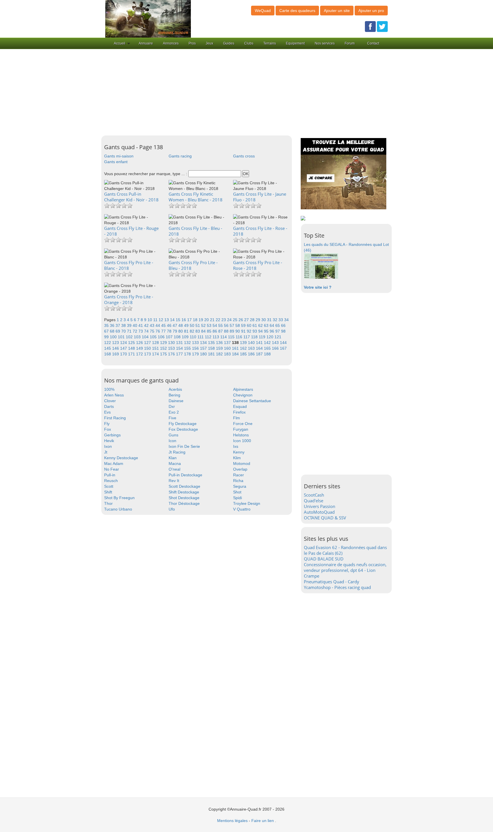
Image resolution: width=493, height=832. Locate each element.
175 (164, 354)
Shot (237, 492)
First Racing (115, 418)
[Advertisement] (246, 92)
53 (210, 325)
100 (114, 337)
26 (241, 319)
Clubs (248, 43)
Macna (175, 463)
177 (180, 354)
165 (268, 348)
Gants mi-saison (119, 156)
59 (244, 325)
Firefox (239, 412)
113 (216, 337)
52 (204, 325)
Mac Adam (113, 463)
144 (283, 342)
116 (239, 337)
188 (267, 354)
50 (192, 325)
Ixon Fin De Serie (184, 446)
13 (167, 319)
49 (187, 325)
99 (107, 337)
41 (141, 325)
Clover (110, 400)
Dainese (176, 400)
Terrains (269, 43)
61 (255, 325)
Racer (238, 475)
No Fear (111, 469)
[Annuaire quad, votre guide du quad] (148, 18)
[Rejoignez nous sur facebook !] (370, 26)
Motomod (241, 463)
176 (172, 354)
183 (228, 354)
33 (281, 319)
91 (244, 331)
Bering (174, 395)
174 (156, 354)
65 (278, 325)
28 (253, 319)
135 (212, 342)
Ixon (108, 446)
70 (124, 331)
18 (196, 319)
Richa (238, 480)
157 (204, 348)
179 (196, 354)
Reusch (111, 480)
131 (180, 342)
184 (236, 354)
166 (276, 348)
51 (198, 325)
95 (267, 331)
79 (175, 331)
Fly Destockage (183, 423)
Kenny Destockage (121, 458)
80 (181, 331)
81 (187, 331)
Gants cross (244, 156)
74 (147, 331)
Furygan (240, 429)
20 (207, 319)
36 (113, 325)
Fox (107, 429)
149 (140, 348)
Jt (105, 452)
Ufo (172, 509)
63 (267, 325)
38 (124, 325)
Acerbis (175, 389)
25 (236, 319)
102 (130, 337)
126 (140, 342)
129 (164, 342)
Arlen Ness (114, 395)
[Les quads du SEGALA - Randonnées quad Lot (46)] (321, 265)
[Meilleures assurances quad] (343, 173)
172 (140, 354)
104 (146, 337)
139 (244, 342)
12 (161, 319)
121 (277, 337)
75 (152, 331)
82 (192, 331)
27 (247, 319)
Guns (173, 435)
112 (209, 337)
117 (247, 337)
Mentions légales (232, 820)
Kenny (239, 452)
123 (116, 342)
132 (188, 342)
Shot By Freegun (119, 497)
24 (230, 319)
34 (286, 319)
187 (260, 354)
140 (252, 342)
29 (258, 319)
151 (156, 348)
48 (181, 325)
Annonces (171, 43)
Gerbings (112, 435)
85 (210, 331)
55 (221, 325)
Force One (242, 423)
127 (148, 342)
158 (212, 348)
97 (278, 331)
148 (132, 348)
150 (148, 348)
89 (232, 331)
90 (238, 331)
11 (156, 319)
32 (275, 319)
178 (188, 354)
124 (124, 342)
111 (201, 337)
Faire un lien (262, 820)
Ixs (235, 446)
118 (255, 337)
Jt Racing (177, 452)
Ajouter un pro (371, 10)
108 (178, 337)
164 (260, 348)
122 (108, 342)
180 (204, 354)
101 (122, 337)
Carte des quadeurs (297, 10)
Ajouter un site (337, 10)
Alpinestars (243, 389)
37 (118, 325)
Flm (236, 418)
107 (170, 337)
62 (261, 325)
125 (132, 342)
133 (196, 342)
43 (152, 325)
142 (268, 342)
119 (262, 337)
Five (172, 418)
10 (150, 319)
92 (249, 331)
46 (170, 325)
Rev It (174, 480)
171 (132, 354)
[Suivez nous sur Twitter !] (382, 26)
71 (130, 331)
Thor (108, 503)
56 (227, 325)
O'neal (174, 469)
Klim (237, 458)
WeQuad (263, 10)
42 (147, 325)
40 (135, 325)
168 (108, 354)
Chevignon (242, 395)
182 (220, 354)
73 (141, 331)
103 (138, 337)
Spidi (237, 497)
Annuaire (146, 43)
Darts (109, 406)
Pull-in (109, 475)
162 (244, 348)
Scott (108, 486)
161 (236, 348)
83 (198, 331)
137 (228, 342)
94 (261, 331)
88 (227, 331)
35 (107, 325)
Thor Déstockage (184, 503)
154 (180, 348)
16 (184, 319)
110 (193, 337)
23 (224, 319)
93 (255, 331)
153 (172, 348)
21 (213, 319)
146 (116, 348)
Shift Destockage (184, 492)
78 (170, 331)
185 (244, 354)
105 (154, 337)
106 (162, 337)
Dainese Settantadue (252, 400)
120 (270, 337)
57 (232, 325)
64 (272, 325)
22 (218, 319)
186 (252, 354)
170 (124, 354)
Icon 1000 (242, 440)
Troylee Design (246, 503)
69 (118, 331)
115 (232, 337)
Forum (350, 43)
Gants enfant (116, 161)
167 (283, 348)
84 (204, 331)
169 (116, 354)
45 (164, 325)
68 (113, 331)
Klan (173, 458)
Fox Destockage (183, 429)
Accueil (119, 43)
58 (238, 325)
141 (260, 342)
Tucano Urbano (118, 509)
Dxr (172, 406)
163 (252, 348)
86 (215, 331)
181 (212, 354)
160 (228, 348)
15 (178, 319)
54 (215, 325)
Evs (107, 412)
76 (158, 331)
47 (175, 325)
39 (130, 325)
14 (173, 319)
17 (190, 319)
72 (135, 331)
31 (270, 319)
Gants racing (180, 156)
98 (283, 331)
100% (109, 389)
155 (188, 348)
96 (272, 331)
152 (164, 348)
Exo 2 (174, 412)
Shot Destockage (184, 497)
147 (124, 348)
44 (158, 325)
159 (220, 348)
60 (249, 325)
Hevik (109, 440)
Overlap (240, 469)
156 (196, 348)
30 (264, 319)
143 (276, 342)
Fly (107, 423)
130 (172, 342)
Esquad (240, 406)
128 (156, 342)
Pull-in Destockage (185, 475)
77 (164, 331)
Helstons (241, 435)
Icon (172, 440)
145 (108, 348)
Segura (239, 486)
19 (201, 319)
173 (148, 354)
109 (186, 337)
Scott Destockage (184, 486)
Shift (108, 492)
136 (220, 342)
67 (107, 331)
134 (204, 342)
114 (224, 337)
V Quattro (241, 509)
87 (221, 331)
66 (283, 325)
